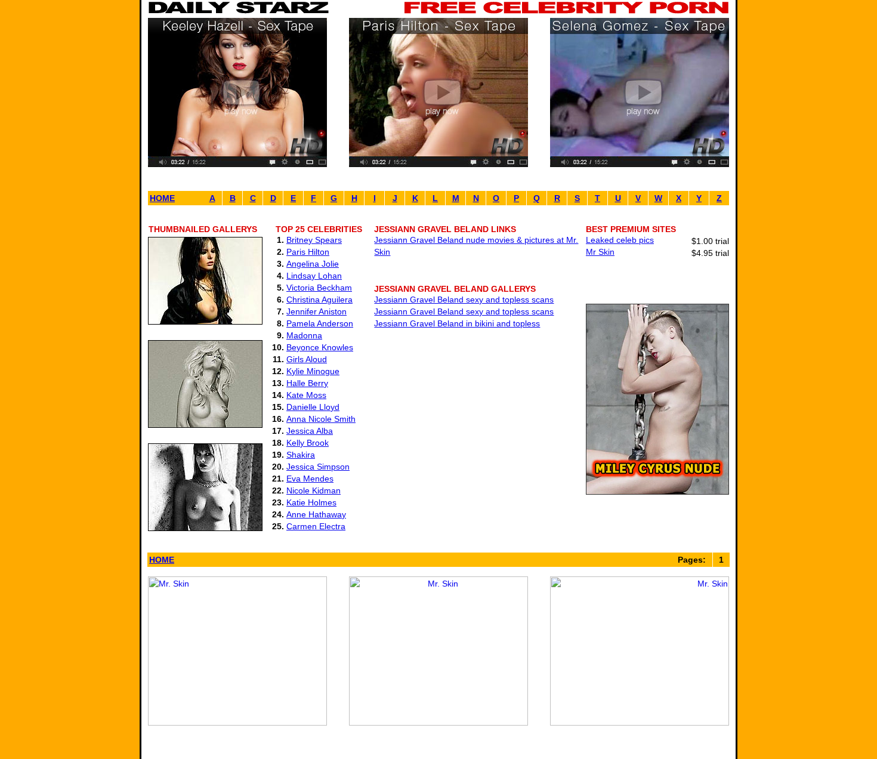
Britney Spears (314, 240)
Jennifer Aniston (316, 311)
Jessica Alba (309, 431)
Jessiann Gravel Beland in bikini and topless (457, 323)
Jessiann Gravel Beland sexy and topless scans (464, 299)
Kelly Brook (307, 443)
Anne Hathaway (316, 514)
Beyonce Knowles (319, 347)
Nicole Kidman (313, 490)
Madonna (304, 335)
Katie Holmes (311, 502)
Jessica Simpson (318, 466)
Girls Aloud (306, 359)
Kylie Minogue (312, 371)
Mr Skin (600, 252)
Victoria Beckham (319, 287)
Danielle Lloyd (312, 407)
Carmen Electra (315, 526)
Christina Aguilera (319, 299)
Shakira (300, 454)
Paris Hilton (307, 252)
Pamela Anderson (319, 323)
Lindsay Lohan (314, 275)
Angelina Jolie (312, 264)
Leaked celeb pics (620, 240)
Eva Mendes (309, 478)
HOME (162, 198)
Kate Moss (306, 395)
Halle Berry (307, 383)
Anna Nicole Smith (321, 419)
